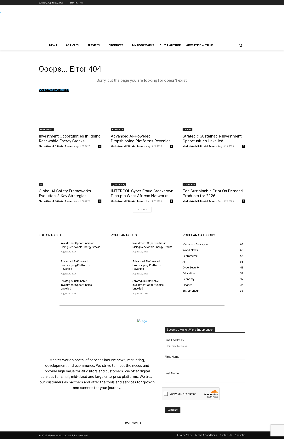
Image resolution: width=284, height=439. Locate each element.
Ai (41, 184)
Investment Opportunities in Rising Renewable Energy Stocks (69, 138)
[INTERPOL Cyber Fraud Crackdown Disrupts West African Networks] (142, 170)
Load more (141, 209)
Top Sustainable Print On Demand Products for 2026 (213, 193)
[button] (240, 45)
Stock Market (46, 129)
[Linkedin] (237, 3)
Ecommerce (117, 129)
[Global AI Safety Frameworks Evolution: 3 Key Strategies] (70, 170)
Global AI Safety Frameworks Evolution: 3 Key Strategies (65, 193)
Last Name (172, 373)
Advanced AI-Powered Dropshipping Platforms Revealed (141, 138)
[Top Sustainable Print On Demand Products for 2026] (214, 170)
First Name (172, 356)
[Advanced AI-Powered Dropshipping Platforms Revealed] (142, 115)
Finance (187, 129)
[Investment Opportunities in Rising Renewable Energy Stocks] (70, 115)
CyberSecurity (118, 184)
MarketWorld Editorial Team (55, 146)
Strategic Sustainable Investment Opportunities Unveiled (212, 138)
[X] (243, 3)
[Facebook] (232, 3)
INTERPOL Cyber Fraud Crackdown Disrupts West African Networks (142, 193)
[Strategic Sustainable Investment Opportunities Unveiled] (214, 115)
